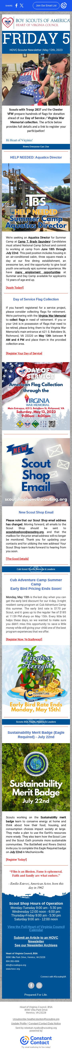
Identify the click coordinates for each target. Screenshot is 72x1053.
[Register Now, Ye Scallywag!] (24, 639)
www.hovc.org (13, 969)
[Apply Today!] (15, 287)
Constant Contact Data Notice (45, 1023)
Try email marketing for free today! (36, 1047)
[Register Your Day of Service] (24, 353)
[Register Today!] (16, 859)
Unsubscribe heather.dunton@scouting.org (36, 1019)
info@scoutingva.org (16, 965)
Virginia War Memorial (52, 315)
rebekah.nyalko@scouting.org (40, 1028)
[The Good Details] (17, 558)
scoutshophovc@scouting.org (25, 532)
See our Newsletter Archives (36, 945)
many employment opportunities (37, 272)
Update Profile (19, 1023)
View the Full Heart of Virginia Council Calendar (36, 928)
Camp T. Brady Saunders (34, 241)
